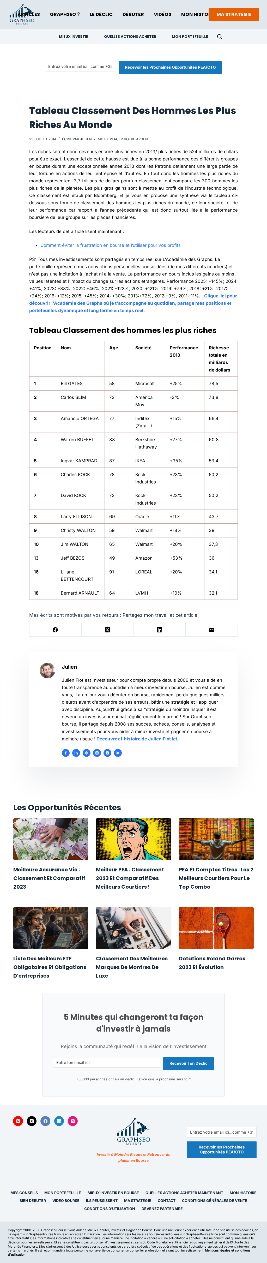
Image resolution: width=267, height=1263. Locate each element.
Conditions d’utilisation (109, 1208)
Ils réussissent (102, 1200)
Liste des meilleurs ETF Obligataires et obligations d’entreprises (49, 967)
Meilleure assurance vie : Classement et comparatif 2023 (49, 878)
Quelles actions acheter (130, 36)
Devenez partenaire (162, 1208)
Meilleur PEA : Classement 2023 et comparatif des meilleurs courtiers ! (130, 878)
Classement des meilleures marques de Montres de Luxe (132, 967)
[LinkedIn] (160, 630)
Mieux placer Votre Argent (124, 139)
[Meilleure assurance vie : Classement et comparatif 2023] (50, 839)
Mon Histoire (198, 14)
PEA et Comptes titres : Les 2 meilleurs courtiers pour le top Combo (216, 878)
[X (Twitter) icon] (97, 753)
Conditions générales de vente (214, 1200)
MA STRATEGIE (234, 14)
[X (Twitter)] (108, 630)
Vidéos (162, 14)
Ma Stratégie (137, 1200)
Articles (28, 14)
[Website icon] (86, 753)
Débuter (133, 14)
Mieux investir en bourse (113, 1192)
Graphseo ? (65, 14)
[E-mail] (212, 630)
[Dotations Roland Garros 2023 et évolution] (216, 928)
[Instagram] (73, 1121)
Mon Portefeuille (190, 36)
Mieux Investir (73, 36)
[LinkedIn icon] (76, 753)
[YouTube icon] (118, 753)
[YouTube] (18, 1121)
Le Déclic (101, 14)
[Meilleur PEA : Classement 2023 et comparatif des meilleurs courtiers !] (133, 839)
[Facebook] (55, 630)
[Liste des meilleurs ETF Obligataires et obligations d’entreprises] (50, 928)
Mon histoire (243, 1192)
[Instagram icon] (107, 753)
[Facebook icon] (66, 753)
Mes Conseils (24, 1192)
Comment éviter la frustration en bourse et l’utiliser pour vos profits (110, 245)
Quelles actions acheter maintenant (184, 1192)
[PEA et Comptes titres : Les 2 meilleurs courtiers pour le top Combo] (216, 839)
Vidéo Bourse (66, 1200)
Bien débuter (33, 1200)
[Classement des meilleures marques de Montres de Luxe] (133, 928)
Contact (166, 1200)
